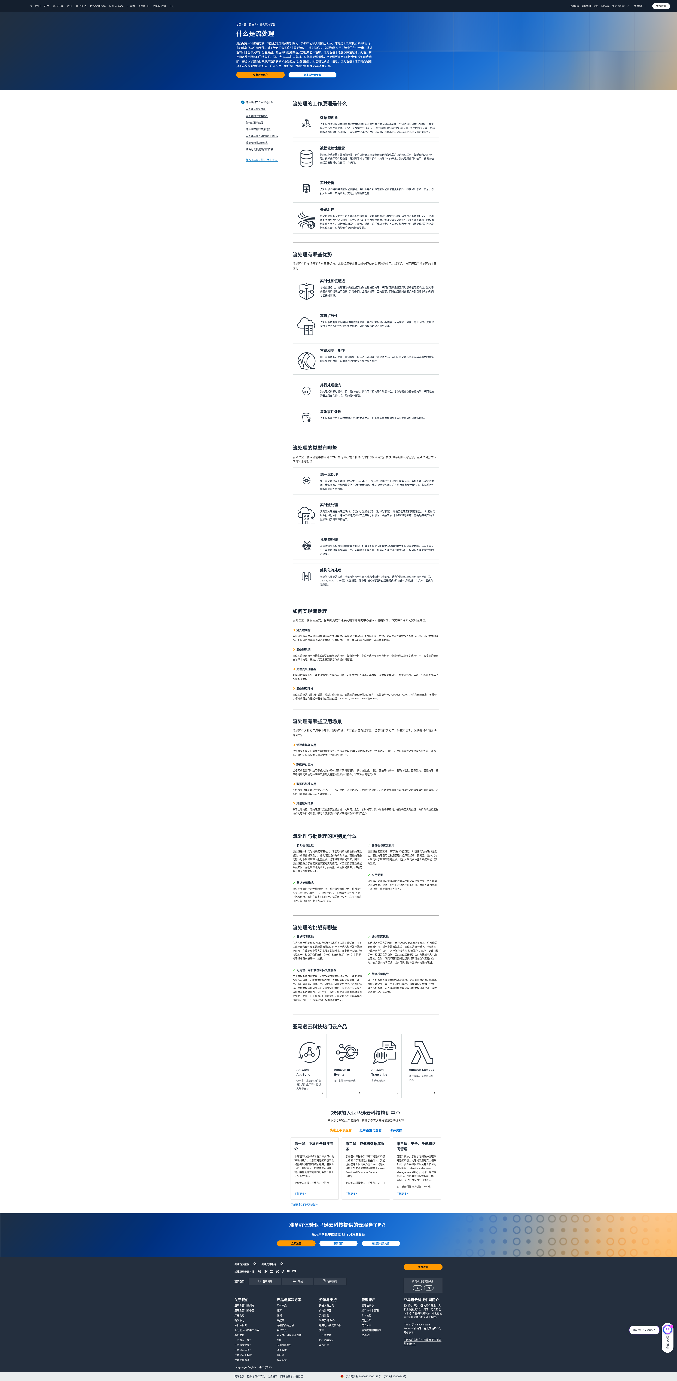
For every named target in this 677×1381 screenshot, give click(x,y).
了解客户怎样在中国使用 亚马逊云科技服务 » (422, 1341)
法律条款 (260, 1376)
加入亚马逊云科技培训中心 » (262, 159)
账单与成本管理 (370, 1310)
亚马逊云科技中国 (244, 1310)
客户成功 (239, 1335)
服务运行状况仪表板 (330, 1325)
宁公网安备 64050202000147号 (363, 1376)
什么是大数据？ (243, 1345)
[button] (661, 6)
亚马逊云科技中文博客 (246, 1330)
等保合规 (324, 1345)
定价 (69, 5)
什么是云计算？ (243, 1340)
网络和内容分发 (285, 1325)
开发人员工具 (326, 1305)
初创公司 (144, 5)
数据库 (280, 1320)
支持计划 (324, 1315)
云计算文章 (325, 1335)
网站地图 (285, 1376)
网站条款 (239, 1376)
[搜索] (172, 6)
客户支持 (81, 5)
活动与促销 (159, 5)
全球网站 (574, 6)
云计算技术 (250, 24)
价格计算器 (325, 1310)
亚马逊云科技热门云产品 (259, 149)
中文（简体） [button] (619, 6)
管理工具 (282, 1330)
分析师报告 (240, 1325)
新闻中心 (239, 1320)
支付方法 (366, 1320)
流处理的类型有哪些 (257, 115)
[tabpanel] (366, 1168)
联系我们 (586, 6)
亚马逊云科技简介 (244, 1305)
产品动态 (239, 1315)
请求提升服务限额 (371, 1330)
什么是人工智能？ (244, 1354)
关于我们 (35, 5)
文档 (596, 6)
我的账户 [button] (639, 6)
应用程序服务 (284, 1345)
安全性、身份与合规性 (289, 1335)
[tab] (341, 1130)
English (252, 1367)
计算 (279, 1310)
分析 (279, 1340)
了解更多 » (300, 1193)
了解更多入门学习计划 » (304, 1204)
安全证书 (366, 1325)
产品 (46, 5)
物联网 (280, 1354)
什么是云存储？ (243, 1350)
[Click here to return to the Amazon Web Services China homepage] (16, 5)
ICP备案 (605, 6)
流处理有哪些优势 (256, 109)
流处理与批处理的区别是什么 (262, 136)
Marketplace (116, 5)
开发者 (131, 5)
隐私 (249, 1376)
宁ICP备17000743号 (395, 1376)
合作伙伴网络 (98, 5)
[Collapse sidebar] (243, 102)
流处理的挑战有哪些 (257, 142)
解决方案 (58, 5)
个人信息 (366, 1315)
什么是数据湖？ (243, 1359)
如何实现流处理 (254, 122)
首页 (239, 24)
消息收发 (282, 1350)
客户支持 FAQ (327, 1320)
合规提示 (272, 1376)
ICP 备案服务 (326, 1340)
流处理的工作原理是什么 (259, 102)
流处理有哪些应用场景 (258, 129)
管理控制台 (367, 1305)
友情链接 (298, 1376)
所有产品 (282, 1305)
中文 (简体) (265, 1367)
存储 (279, 1315)
